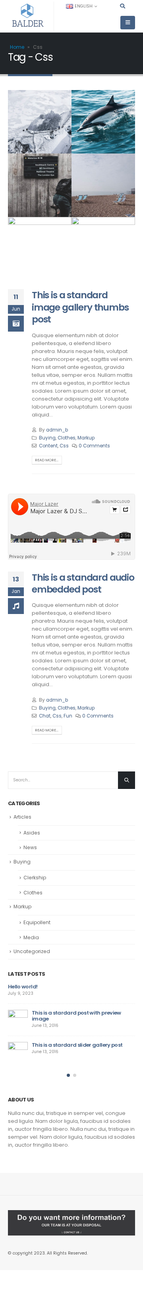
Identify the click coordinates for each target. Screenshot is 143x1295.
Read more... (46, 459)
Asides (31, 832)
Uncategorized (32, 951)
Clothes (66, 438)
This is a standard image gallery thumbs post (80, 307)
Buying (47, 438)
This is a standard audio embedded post (83, 583)
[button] (68, 1075)
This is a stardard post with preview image (76, 1016)
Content (48, 446)
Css (64, 446)
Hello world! (22, 986)
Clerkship (34, 877)
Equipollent (36, 922)
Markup (86, 438)
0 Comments (94, 446)
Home (17, 47)
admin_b (57, 430)
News (30, 847)
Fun (68, 716)
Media (31, 937)
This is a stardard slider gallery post (77, 1045)
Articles (22, 816)
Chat (44, 716)
